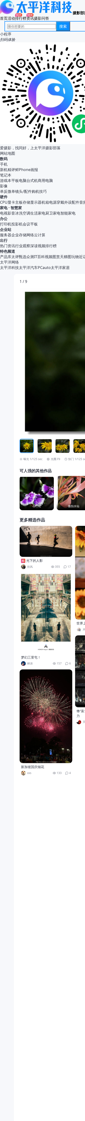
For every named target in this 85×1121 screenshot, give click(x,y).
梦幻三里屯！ (31, 657)
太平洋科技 (9, 267)
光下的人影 (34, 560)
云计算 (39, 234)
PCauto (44, 267)
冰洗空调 (22, 213)
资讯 (30, 18)
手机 (4, 164)
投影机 (17, 224)
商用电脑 (45, 180)
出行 (4, 240)
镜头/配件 (23, 191)
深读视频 (37, 245)
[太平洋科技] (36, 12)
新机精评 (7, 169)
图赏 (56, 256)
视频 (48, 256)
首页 (4, 18)
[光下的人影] (46, 541)
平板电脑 (18, 180)
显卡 (11, 202)
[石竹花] (37, 493)
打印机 (5, 224)
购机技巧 (39, 191)
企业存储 (18, 234)
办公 (4, 218)
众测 (30, 256)
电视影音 (7, 213)
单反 (4, 191)
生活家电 (37, 213)
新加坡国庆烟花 (32, 767)
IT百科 (39, 256)
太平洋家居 (60, 267)
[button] (42, 361)
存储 (26, 202)
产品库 (5, 256)
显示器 (36, 202)
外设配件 (71, 202)
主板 (19, 202)
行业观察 (22, 245)
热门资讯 (7, 245)
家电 (4, 207)
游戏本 (5, 180)
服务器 (5, 234)
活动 (11, 18)
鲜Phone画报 (26, 169)
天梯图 (65, 256)
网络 (30, 234)
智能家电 (68, 213)
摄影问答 (41, 18)
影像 (4, 186)
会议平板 (30, 224)
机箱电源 (49, 202)
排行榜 (20, 18)
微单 (11, 191)
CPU (4, 202)
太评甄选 (18, 256)
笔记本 (5, 175)
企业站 (5, 229)
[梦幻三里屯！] (46, 613)
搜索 (63, 26)
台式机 (32, 180)
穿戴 (60, 202)
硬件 (4, 196)
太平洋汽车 (28, 267)
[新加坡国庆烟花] (46, 716)
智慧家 (16, 207)
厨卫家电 (52, 213)
